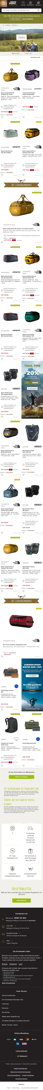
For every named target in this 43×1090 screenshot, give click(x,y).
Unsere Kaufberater (9, 995)
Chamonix (13, 964)
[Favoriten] (2, 117)
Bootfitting (6, 1012)
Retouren (5, 1008)
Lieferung (5, 1004)
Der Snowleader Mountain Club (12, 999)
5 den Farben (9, 472)
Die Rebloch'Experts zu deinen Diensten (16, 1021)
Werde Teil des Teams (10, 1025)
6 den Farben (31, 588)
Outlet (8, 1088)
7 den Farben (9, 172)
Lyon (20, 964)
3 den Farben (9, 114)
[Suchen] (40, 9)
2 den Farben (31, 298)
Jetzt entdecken (27, 19)
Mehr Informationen (8, 983)
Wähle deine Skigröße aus (11, 1016)
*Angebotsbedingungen (20, 1068)
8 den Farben (31, 109)
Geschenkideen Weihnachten (29, 1088)
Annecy (4, 964)
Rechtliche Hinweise (21, 1078)
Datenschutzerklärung (13, 1075)
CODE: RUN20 (15, 19)
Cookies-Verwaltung (28, 1075)
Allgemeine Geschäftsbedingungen (20, 1072)
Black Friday (15, 1088)
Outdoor (7, 25)
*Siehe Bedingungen (32, 416)
